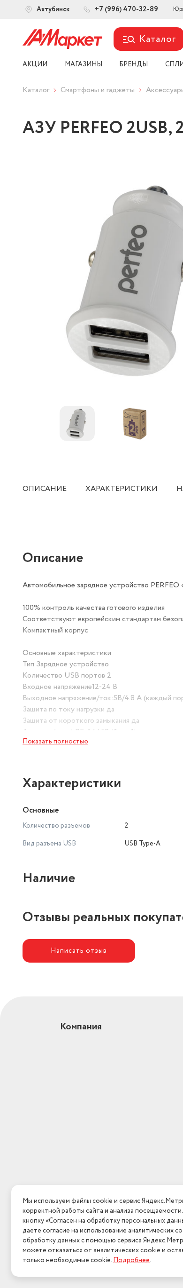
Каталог (36, 90)
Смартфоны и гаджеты (98, 90)
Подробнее (131, 1260)
